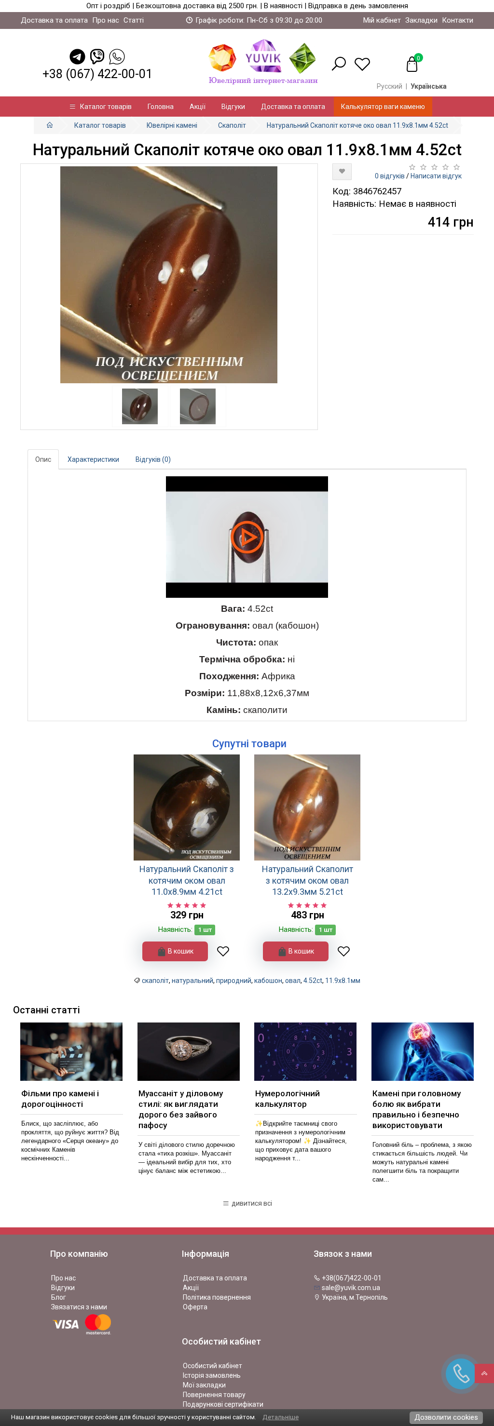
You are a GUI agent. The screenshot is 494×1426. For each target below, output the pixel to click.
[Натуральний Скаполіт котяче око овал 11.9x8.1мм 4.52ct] (169, 275)
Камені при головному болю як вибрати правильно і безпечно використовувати (416, 1109)
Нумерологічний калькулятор (287, 1099)
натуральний (192, 980)
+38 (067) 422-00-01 (97, 74)
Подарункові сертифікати (223, 1404)
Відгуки (233, 106)
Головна (161, 106)
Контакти (457, 20)
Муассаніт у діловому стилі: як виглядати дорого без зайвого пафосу (180, 1109)
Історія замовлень (212, 1375)
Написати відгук (436, 176)
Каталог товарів (104, 106)
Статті (134, 20)
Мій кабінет (382, 20)
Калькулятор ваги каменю (383, 106)
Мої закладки (204, 1385)
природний (233, 980)
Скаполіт (232, 125)
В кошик (179, 951)
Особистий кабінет (212, 1366)
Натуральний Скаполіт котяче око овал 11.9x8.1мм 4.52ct (357, 125)
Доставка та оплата (54, 20)
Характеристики (93, 459)
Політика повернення (217, 1297)
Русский (389, 86)
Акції (198, 106)
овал (293, 980)
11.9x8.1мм (342, 980)
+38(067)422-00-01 (351, 1278)
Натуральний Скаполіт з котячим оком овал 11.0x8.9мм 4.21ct (186, 880)
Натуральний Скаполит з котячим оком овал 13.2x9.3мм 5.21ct (307, 880)
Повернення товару (214, 1395)
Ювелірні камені (172, 125)
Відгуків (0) (153, 459)
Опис (43, 459)
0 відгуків (390, 176)
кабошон (268, 980)
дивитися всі (251, 1203)
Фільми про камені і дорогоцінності (60, 1099)
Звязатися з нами (79, 1307)
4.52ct (312, 980)
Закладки (421, 20)
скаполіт (155, 980)
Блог (58, 1297)
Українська (429, 86)
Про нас (105, 20)
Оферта (195, 1307)
